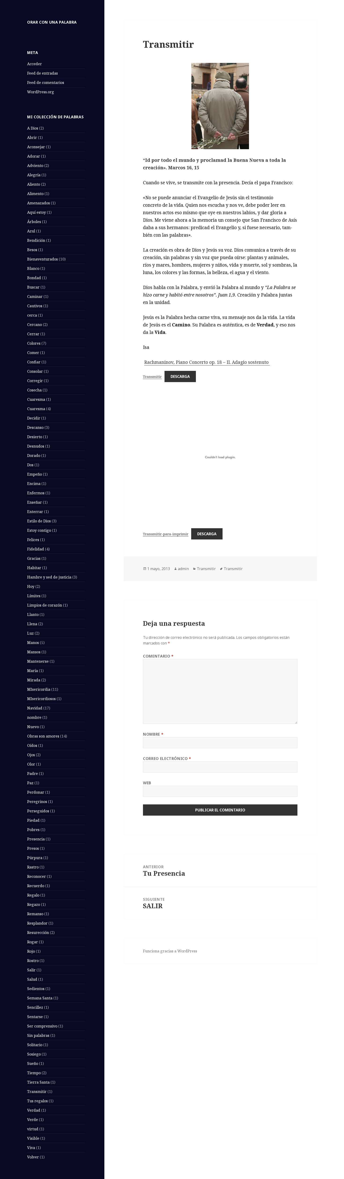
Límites (33, 595)
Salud (32, 979)
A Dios (32, 128)
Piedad (33, 820)
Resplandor (37, 923)
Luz (30, 633)
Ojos (31, 754)
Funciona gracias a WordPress (170, 951)
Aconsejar (36, 146)
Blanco (33, 268)
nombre (34, 717)
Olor (31, 764)
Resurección (38, 932)
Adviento (35, 165)
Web (147, 782)
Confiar (33, 362)
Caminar (35, 296)
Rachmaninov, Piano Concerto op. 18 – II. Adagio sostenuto (207, 362)
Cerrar (33, 333)
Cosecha (34, 390)
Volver (33, 1157)
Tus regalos (37, 1100)
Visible (33, 1138)
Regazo (33, 904)
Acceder (34, 63)
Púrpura (34, 857)
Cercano (34, 324)
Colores (33, 343)
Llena (32, 623)
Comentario (158, 656)
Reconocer (36, 876)
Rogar (32, 941)
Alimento (35, 193)
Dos (30, 464)
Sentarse (35, 1016)
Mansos (33, 652)
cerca (32, 315)
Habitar (34, 567)
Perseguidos (38, 811)
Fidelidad (35, 549)
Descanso (35, 427)
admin (183, 568)
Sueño (32, 1063)
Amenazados (38, 203)
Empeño (34, 474)
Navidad (34, 708)
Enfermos (35, 492)
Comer (33, 352)
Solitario (34, 1044)
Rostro (33, 960)
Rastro (33, 867)
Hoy (30, 586)
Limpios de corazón (44, 605)
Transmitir (37, 1091)
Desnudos (35, 446)
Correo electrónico (167, 758)
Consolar (35, 371)
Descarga (180, 376)
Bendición (36, 240)
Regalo (33, 895)
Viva (31, 1147)
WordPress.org (40, 91)
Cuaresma (36, 399)
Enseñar (34, 502)
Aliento (33, 184)
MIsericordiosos (41, 698)
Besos (32, 249)
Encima (33, 483)
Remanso (35, 913)
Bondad (34, 277)
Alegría (33, 174)
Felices (33, 539)
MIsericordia (38, 689)
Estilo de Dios (39, 521)
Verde (32, 1119)
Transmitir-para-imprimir (165, 534)
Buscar (33, 287)
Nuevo (33, 726)
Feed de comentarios (45, 82)
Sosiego (34, 1054)
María (32, 670)
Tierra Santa (38, 1082)
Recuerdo (35, 885)
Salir (31, 970)
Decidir (33, 418)
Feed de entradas (42, 73)
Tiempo (34, 1072)
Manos (33, 642)
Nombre (153, 734)
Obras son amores (43, 736)
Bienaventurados (42, 259)
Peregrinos (37, 801)
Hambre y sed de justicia (49, 577)
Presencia (36, 839)
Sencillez (35, 1007)
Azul (31, 231)
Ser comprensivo (42, 1026)
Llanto (33, 614)
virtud (32, 1129)
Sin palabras (38, 1035)
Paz (30, 782)
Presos (33, 848)
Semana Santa (39, 998)
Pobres (33, 829)
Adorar (33, 156)
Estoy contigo (39, 530)
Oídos (32, 745)
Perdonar (35, 792)
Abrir (32, 137)
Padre (32, 773)
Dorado (33, 455)
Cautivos (34, 305)
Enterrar (35, 511)
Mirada (33, 680)
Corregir (35, 380)
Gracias (33, 558)
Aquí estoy (36, 212)
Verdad (33, 1110)
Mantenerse (38, 661)
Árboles (34, 221)
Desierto (34, 436)
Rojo (31, 951)
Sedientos (35, 988)
